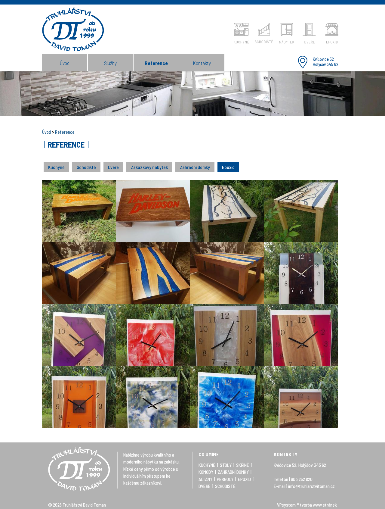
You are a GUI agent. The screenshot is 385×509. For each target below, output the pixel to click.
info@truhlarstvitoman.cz (311, 486)
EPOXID (244, 479)
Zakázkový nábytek (149, 167)
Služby (110, 63)
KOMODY (206, 472)
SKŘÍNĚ (242, 465)
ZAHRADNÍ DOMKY (233, 472)
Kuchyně (56, 167)
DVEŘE (205, 486)
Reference (156, 63)
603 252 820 (302, 479)
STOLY (226, 465)
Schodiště (86, 167)
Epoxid (228, 167)
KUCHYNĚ (207, 465)
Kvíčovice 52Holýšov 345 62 (325, 62)
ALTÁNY (205, 479)
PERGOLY (225, 479)
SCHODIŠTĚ (225, 486)
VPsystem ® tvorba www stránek (307, 504)
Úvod (64, 63)
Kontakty (202, 63)
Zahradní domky (195, 167)
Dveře (113, 167)
